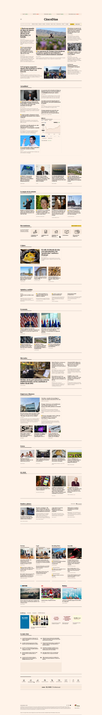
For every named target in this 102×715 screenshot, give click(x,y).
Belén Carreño (22, 55)
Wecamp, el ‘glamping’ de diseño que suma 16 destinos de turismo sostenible (59, 460)
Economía (23, 309)
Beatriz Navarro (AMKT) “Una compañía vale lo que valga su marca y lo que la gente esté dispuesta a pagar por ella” (27, 569)
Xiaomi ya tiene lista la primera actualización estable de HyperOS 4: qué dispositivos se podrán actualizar (51, 644)
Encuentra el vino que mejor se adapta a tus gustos (56, 623)
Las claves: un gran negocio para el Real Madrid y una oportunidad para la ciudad (51, 102)
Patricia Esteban (22, 129)
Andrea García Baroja (23, 578)
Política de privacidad (41, 712)
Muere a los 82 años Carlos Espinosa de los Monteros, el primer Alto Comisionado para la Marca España (43, 179)
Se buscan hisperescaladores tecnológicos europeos (74, 65)
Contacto (21, 712)
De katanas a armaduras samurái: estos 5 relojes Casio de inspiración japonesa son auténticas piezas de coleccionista (50, 649)
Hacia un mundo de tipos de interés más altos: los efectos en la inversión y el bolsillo (27, 33)
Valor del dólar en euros (72, 14)
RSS (51, 712)
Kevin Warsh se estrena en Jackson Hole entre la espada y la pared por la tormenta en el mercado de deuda (59, 365)
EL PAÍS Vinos (23, 612)
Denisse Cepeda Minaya (71, 464)
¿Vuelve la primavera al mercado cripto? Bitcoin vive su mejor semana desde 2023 (54, 278)
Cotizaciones (65, 235)
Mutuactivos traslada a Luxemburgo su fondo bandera (73, 509)
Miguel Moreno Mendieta (24, 521)
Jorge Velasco (38, 569)
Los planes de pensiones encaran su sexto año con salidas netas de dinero (26, 517)
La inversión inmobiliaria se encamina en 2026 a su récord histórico (54, 345)
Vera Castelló (22, 463)
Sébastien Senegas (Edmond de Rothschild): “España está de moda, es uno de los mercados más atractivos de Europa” (29, 104)
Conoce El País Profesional (76, 226)
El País (37, 183)
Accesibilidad (46, 712)
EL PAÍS (66, 23)
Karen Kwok (54, 571)
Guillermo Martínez (39, 492)
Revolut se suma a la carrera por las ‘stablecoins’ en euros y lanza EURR (40, 278)
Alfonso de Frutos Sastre (71, 566)
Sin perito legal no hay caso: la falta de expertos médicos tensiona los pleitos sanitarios (42, 567)
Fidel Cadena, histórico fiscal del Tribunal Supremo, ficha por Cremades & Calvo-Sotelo (42, 572)
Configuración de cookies (34, 712)
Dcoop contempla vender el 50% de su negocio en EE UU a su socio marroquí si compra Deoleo (50, 417)
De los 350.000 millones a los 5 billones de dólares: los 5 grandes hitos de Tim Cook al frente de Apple (74, 570)
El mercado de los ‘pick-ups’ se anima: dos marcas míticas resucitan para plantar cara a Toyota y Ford (29, 601)
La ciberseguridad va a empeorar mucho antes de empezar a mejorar (42, 295)
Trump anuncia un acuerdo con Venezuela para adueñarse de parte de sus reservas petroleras (50, 111)
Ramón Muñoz (70, 68)
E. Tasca (21, 281)
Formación (29, 612)
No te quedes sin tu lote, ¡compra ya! (76, 623)
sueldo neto (37, 681)
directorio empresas (59, 681)
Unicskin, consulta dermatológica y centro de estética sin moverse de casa (50, 399)
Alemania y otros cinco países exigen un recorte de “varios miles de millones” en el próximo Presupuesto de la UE (50, 330)
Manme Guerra (43, 94)
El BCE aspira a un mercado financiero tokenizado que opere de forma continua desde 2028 (26, 278)
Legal (37, 545)
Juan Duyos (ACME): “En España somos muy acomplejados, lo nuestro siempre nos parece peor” (26, 561)
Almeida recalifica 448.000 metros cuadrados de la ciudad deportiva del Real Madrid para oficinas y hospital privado (40, 346)
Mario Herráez (22, 604)
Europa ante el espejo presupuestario (72, 294)
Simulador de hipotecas (55, 236)
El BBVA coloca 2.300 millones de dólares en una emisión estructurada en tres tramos (74, 377)
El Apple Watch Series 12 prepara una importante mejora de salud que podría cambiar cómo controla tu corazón (74, 562)
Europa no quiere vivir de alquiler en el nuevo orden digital (74, 53)
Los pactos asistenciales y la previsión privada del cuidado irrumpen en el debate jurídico (43, 561)
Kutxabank (79, 503)
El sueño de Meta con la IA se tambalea (58, 576)
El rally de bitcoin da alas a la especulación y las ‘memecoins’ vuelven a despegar (50, 252)
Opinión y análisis (26, 290)
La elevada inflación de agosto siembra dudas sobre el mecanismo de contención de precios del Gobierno (59, 179)
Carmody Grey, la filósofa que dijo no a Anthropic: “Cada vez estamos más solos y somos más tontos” (43, 212)
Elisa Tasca (36, 280)
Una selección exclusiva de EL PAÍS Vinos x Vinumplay (38, 628)
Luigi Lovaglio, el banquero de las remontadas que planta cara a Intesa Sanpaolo (30, 116)
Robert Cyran (54, 577)
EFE (68, 381)
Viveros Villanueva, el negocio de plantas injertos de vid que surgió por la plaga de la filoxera (74, 460)
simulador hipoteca (31, 681)
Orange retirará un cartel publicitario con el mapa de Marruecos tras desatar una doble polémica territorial (51, 405)
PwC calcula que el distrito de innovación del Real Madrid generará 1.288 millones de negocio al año (74, 179)
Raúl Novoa (53, 495)
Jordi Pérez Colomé (39, 216)
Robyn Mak (22, 150)
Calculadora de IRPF (44, 236)
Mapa (49, 712)
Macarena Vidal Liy (44, 114)
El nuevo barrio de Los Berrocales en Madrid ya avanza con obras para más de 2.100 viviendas (74, 212)
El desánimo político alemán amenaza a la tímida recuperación (59, 562)
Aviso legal (24, 712)
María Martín (50, 114)
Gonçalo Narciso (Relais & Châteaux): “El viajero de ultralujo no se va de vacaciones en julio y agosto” (30, 639)
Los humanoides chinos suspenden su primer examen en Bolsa (29, 148)
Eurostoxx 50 (59, 14)
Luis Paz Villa (38, 463)
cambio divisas (52, 681)
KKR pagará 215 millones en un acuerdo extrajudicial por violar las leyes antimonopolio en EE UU (40, 435)
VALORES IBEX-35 (44, 138)
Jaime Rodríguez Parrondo (56, 463)
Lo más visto (24, 634)
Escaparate (34, 612)
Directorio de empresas (76, 236)
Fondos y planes (25, 504)
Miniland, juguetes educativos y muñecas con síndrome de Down (26, 460)
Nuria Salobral (22, 107)
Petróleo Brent (46, 14)
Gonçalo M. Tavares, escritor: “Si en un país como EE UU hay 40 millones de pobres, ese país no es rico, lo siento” (75, 490)
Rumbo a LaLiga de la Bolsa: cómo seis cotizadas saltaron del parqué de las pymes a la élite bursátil (27, 212)
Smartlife (70, 545)
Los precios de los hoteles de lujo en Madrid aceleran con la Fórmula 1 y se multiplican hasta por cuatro (51, 91)
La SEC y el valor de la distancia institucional (57, 294)
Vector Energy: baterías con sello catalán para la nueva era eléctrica (43, 460)
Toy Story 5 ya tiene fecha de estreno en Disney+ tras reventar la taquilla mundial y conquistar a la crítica (30, 649)
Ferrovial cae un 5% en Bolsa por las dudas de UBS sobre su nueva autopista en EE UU (59, 378)
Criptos (22, 245)
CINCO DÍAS (69, 300)
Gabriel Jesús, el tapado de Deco (48, 600)
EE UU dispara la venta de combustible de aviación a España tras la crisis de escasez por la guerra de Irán (29, 330)
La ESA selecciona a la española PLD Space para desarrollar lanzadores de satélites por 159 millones (54, 435)
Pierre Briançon (54, 565)
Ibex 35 (24, 14)
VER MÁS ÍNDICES (50, 138)
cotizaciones (66, 681)
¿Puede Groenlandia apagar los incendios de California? (71, 601)
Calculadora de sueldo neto (34, 236)
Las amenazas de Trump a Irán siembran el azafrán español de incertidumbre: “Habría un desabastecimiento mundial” (50, 53)
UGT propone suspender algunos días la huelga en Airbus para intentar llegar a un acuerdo (31, 69)
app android (78, 681)
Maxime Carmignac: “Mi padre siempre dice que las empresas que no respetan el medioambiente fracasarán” (43, 509)
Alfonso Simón (70, 183)
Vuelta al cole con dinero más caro (27, 296)
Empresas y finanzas (27, 394)
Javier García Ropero (44, 419)
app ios (73, 681)
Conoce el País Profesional (51, 687)
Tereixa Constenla (70, 494)
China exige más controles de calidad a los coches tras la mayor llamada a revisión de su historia (51, 658)
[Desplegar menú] (21, 19)
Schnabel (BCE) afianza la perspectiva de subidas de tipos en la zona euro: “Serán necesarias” (74, 364)
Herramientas (25, 225)
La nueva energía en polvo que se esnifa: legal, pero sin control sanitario (43, 488)
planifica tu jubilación (45, 681)
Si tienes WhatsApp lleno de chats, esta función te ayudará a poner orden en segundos (74, 575)
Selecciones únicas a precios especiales (65, 623)
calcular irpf (24, 681)
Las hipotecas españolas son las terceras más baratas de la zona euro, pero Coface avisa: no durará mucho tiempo (59, 213)
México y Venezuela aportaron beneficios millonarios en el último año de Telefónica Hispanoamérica (26, 179)
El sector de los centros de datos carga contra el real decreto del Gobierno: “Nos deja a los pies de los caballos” (30, 415)
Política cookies (28, 712)
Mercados (23, 358)
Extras (22, 446)
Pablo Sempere (38, 56)
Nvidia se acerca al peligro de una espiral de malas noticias (59, 569)
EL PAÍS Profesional (41, 612)
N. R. (68, 367)
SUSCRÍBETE (72, 24)
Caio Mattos (54, 381)
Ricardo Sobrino (54, 217)
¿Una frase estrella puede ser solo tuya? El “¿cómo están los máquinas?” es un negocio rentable (29, 126)
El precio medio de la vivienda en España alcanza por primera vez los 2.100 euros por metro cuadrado (26, 346)
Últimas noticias (58, 712)
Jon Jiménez (22, 417)
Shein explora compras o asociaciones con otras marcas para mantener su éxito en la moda (26, 435)
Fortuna (22, 545)
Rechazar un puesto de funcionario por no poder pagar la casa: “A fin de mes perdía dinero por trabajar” (74, 31)
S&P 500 (34, 14)
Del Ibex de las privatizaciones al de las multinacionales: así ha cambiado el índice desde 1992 (34, 381)
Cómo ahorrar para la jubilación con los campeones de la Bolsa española (57, 509)
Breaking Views (56, 545)
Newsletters (53, 712)
